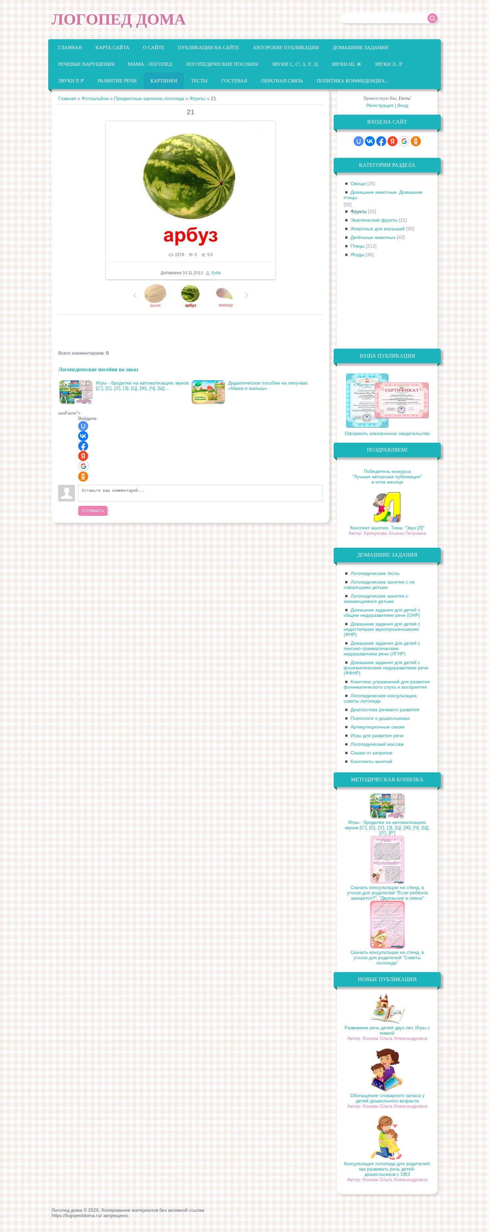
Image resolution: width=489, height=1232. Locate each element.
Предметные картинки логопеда (149, 98)
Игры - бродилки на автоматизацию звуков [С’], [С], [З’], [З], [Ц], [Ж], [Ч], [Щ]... (142, 385)
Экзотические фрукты (374, 220)
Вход (403, 105)
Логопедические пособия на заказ (98, 369)
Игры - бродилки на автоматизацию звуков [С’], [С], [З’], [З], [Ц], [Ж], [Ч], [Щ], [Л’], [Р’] (387, 828)
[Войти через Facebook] (83, 446)
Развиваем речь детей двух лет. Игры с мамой (387, 1030)
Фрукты (198, 98)
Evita (216, 273)
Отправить (93, 511)
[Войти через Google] (83, 466)
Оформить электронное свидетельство (387, 433)
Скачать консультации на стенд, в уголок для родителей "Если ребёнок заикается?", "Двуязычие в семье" (387, 893)
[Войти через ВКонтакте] (83, 436)
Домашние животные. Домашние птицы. (383, 194)
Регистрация (380, 105)
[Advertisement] (179, 333)
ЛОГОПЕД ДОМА (119, 19)
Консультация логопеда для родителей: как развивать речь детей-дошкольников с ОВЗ (387, 1169)
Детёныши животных (373, 237)
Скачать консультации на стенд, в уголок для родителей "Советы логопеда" (387, 957)
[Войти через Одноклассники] (83, 477)
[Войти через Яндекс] (83, 456)
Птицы (358, 246)
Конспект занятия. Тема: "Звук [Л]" (387, 527)
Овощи (358, 183)
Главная (67, 98)
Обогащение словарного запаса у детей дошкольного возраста (387, 1098)
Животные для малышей (378, 228)
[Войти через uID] (83, 426)
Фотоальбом (95, 98)
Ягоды (357, 254)
